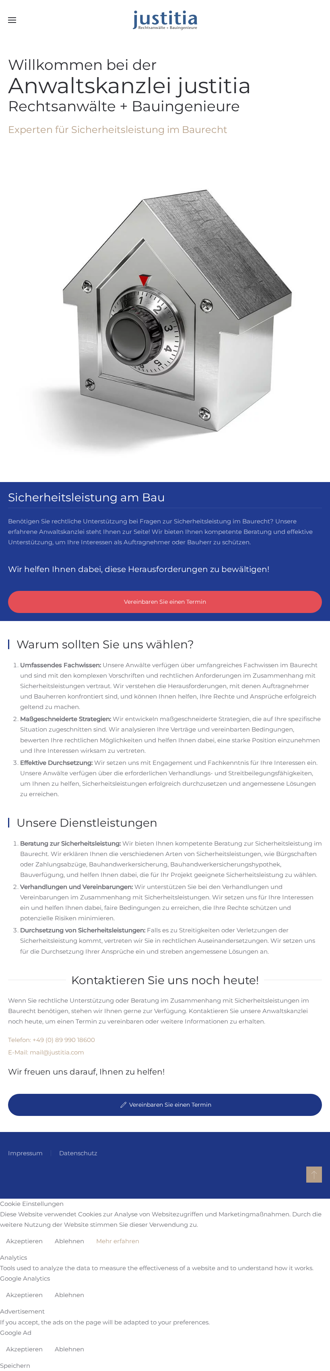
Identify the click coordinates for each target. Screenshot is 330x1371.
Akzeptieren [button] (24, 1241)
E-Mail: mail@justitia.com (46, 1052)
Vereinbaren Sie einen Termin (165, 601)
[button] (12, 20)
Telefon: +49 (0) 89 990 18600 (51, 1040)
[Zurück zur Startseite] (165, 20)
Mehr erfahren (117, 1241)
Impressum (25, 1153)
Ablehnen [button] (69, 1241)
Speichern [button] (15, 1365)
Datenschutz (78, 1153)
